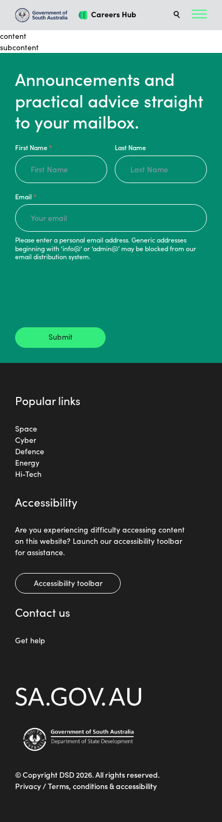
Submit (60, 336)
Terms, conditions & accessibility (102, 785)
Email (26, 196)
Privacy (28, 785)
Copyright (40, 774)
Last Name (130, 147)
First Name (33, 147)
